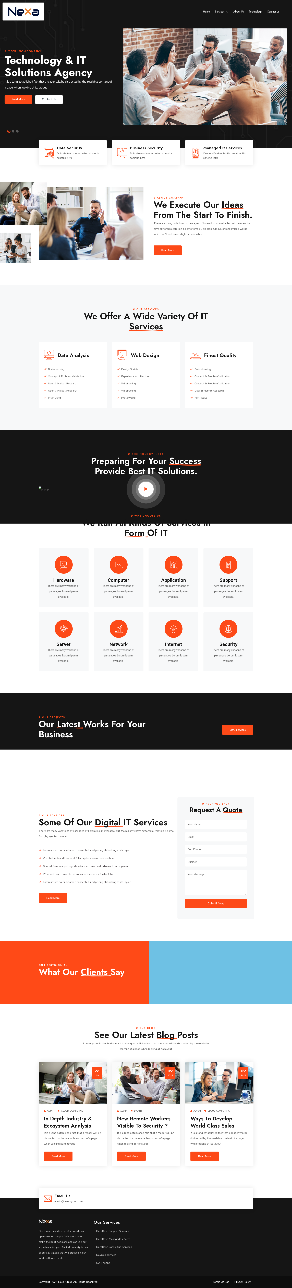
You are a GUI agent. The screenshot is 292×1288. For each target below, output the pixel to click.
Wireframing (128, 383)
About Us (238, 12)
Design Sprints (129, 369)
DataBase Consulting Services (114, 1247)
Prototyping (128, 398)
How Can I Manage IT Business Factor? (217, 1122)
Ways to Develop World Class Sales (139, 1122)
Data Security (69, 148)
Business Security (146, 148)
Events (65, 1110)
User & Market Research (62, 383)
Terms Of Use (220, 1282)
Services (220, 12)
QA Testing (103, 1263)
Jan (23, 1075)
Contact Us (273, 12)
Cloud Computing (145, 1110)
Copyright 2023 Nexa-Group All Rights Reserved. (68, 1282)
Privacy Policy (242, 1282)
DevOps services (106, 1255)
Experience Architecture (135, 376)
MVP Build (54, 398)
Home (206, 12)
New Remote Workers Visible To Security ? (70, 1122)
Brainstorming (55, 369)
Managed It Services (222, 148)
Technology (255, 12)
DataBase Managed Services (113, 1239)
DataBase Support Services (112, 1231)
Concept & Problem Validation (65, 376)
